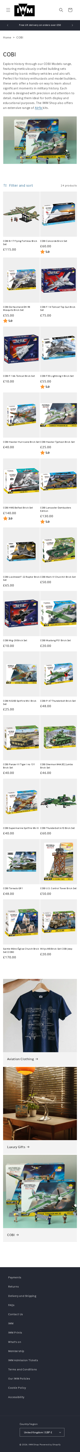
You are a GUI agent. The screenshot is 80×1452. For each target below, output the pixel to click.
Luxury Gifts (16, 1147)
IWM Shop (34, 1444)
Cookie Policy (17, 1387)
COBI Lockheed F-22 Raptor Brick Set (21, 578)
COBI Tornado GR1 (13, 888)
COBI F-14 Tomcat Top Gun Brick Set (57, 308)
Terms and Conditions (22, 1369)
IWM (11, 1323)
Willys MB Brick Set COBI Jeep (56, 948)
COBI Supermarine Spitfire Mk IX (21, 828)
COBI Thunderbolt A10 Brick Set (57, 828)
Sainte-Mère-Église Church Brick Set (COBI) (21, 950)
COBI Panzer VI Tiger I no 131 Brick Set (19, 766)
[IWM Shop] (24, 10)
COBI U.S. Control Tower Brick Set (58, 888)
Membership (16, 1351)
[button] (8, 9)
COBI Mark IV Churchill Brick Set (58, 576)
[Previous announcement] (7, 25)
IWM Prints (15, 1332)
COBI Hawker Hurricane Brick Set (21, 441)
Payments (14, 1277)
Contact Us (15, 1314)
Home (7, 37)
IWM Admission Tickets (23, 1360)
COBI (19, 37)
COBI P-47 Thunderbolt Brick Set (58, 700)
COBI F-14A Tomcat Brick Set (19, 375)
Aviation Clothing (20, 1059)
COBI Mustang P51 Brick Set (55, 640)
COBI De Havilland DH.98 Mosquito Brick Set (16, 308)
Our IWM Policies (19, 1378)
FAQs (11, 1305)
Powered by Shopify (50, 1444)
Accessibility (16, 1397)
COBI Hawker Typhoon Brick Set (57, 441)
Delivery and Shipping (22, 1295)
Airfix (39, 108)
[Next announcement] (72, 25)
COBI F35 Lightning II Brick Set (57, 375)
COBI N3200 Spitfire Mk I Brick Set (20, 702)
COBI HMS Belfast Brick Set (18, 507)
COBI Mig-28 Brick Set (15, 640)
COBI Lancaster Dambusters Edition (55, 509)
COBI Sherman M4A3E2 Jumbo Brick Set (56, 766)
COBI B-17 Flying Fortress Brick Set (20, 242)
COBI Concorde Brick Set (53, 240)
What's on (14, 1342)
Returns (13, 1286)
